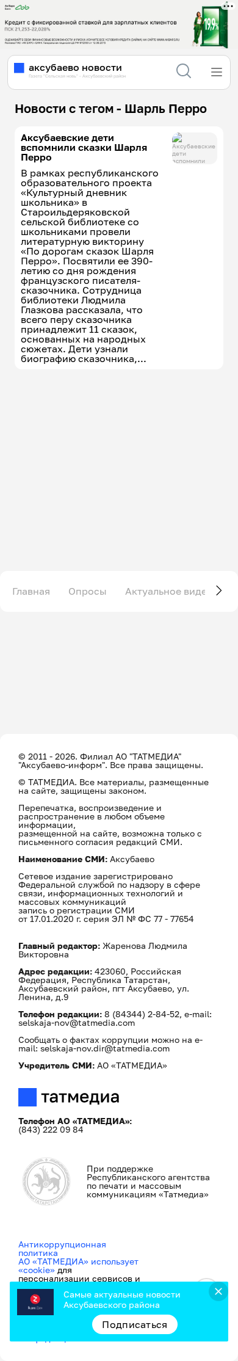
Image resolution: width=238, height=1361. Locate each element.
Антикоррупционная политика (62, 1248)
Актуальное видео (169, 591)
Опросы (87, 591)
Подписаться (135, 1324)
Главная (31, 591)
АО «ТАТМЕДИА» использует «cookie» (78, 1265)
